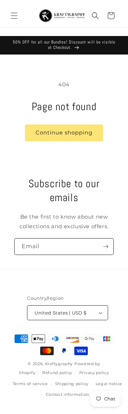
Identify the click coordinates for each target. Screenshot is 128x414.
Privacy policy (94, 372)
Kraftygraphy (59, 363)
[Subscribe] (105, 246)
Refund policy (57, 372)
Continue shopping (64, 132)
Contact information (67, 394)
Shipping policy (72, 383)
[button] (14, 16)
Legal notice (109, 383)
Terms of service (30, 383)
